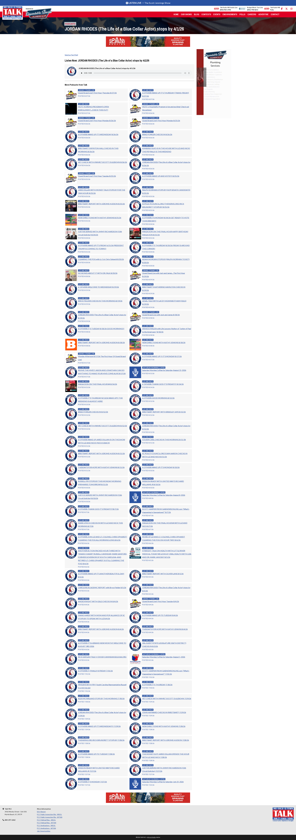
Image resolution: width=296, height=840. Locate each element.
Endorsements (230, 14)
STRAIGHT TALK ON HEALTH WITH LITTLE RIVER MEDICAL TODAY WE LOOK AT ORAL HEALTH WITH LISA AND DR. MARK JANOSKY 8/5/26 (166, 554)
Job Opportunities (43, 831)
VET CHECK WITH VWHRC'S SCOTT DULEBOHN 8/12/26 (102, 426)
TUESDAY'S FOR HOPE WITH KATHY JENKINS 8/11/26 (101, 467)
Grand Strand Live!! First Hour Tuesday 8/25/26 (97, 176)
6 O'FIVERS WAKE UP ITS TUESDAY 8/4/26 (160, 615)
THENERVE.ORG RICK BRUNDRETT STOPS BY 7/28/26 (101, 740)
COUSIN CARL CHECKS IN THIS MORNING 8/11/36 (164, 439)
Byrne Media (152, 837)
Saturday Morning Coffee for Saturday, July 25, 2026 (163, 782)
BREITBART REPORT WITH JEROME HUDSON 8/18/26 (101, 342)
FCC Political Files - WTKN (46, 823)
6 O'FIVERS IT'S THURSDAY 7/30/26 (157, 684)
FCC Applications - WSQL (46, 825)
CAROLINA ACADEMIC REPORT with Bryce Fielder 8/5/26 (102, 587)
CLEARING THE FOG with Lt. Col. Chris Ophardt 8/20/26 (101, 259)
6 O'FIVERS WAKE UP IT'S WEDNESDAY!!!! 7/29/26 (99, 726)
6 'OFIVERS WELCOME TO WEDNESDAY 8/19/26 (98, 287)
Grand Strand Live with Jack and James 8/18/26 (161, 315)
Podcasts (70, 24)
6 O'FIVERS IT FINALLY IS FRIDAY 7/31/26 (95, 671)
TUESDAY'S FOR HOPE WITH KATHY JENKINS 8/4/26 (165, 629)
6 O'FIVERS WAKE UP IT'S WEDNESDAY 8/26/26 (98, 134)
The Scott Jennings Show (149, 3)
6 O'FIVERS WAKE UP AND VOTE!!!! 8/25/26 (160, 176)
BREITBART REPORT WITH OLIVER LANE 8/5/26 (162, 574)
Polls (242, 14)
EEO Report (41, 812)
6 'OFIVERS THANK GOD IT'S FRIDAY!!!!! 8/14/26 (163, 384)
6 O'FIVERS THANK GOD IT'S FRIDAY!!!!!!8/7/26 (98, 509)
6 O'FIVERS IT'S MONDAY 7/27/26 (92, 782)
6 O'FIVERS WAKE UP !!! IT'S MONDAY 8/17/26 (162, 356)
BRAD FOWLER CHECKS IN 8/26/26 (157, 134)
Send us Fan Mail (71, 55)
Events (216, 14)
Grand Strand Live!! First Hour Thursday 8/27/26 (97, 93)
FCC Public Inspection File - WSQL (49, 814)
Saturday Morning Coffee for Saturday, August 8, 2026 (163, 495)
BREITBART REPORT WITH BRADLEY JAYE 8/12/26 (164, 412)
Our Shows (186, 14)
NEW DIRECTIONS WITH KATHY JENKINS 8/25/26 (99, 218)
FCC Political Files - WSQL (46, 820)
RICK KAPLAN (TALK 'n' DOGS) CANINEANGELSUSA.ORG (102, 657)
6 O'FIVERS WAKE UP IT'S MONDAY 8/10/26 (161, 467)
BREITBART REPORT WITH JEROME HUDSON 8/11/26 (101, 453)
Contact (275, 14)
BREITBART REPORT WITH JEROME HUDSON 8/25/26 (101, 204)
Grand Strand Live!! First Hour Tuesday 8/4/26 (160, 601)
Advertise (263, 14)
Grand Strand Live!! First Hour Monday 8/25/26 (161, 120)
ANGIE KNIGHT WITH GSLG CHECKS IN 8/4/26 (98, 601)
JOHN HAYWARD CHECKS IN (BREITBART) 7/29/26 (164, 712)
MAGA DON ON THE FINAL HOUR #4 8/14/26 (97, 384)
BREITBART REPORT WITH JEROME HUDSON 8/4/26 (101, 629)
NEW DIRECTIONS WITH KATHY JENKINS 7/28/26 (163, 726)
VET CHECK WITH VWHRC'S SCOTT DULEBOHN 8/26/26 (102, 162)
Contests (206, 14)
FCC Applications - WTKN (46, 828)
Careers (252, 14)
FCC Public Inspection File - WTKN (49, 817)
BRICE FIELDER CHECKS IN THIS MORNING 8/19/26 (100, 301)
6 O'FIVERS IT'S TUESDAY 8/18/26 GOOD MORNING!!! (101, 328)
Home (176, 14)
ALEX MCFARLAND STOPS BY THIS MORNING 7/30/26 (101, 698)
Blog (196, 14)
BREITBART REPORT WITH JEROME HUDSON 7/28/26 (165, 740)
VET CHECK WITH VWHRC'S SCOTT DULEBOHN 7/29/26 (166, 698)
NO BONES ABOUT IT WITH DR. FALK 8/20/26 (97, 273)
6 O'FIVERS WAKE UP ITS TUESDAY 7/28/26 (96, 754)
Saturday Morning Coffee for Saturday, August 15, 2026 (164, 370)
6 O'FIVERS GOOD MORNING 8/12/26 (158, 398)
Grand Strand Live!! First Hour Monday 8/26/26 (97, 120)
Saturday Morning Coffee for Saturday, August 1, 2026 (163, 657)
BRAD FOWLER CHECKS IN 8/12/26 (93, 412)
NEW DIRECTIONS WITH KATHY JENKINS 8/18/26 (163, 342)
